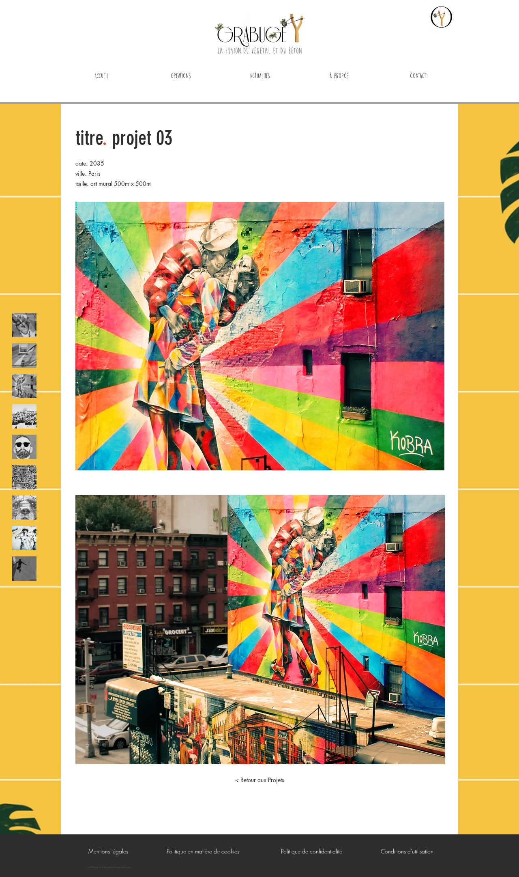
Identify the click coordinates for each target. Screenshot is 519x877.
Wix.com (126, 867)
